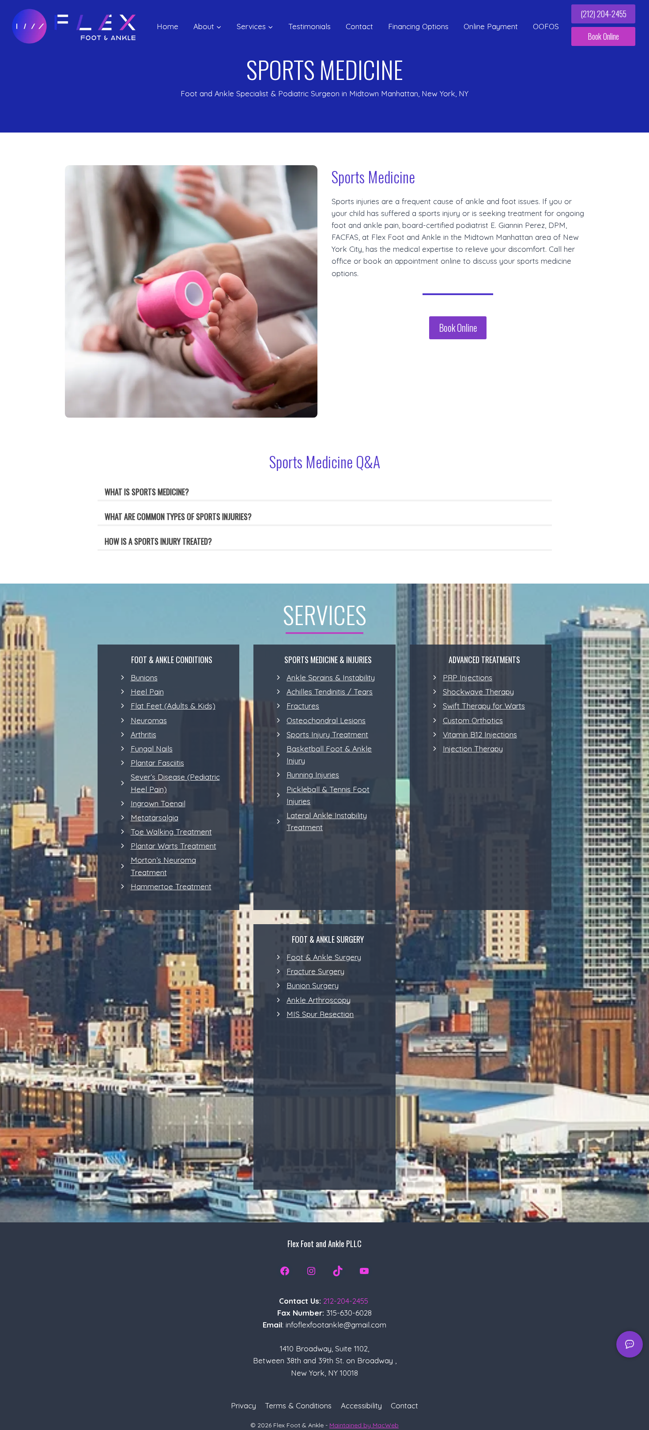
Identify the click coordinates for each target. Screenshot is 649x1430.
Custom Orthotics (473, 720)
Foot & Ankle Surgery (324, 957)
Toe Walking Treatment (171, 831)
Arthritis (143, 734)
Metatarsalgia (154, 817)
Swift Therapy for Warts (484, 705)
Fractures (303, 705)
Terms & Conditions (298, 1405)
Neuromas (149, 720)
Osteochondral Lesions (326, 720)
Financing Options (418, 26)
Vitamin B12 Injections (480, 734)
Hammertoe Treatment (171, 886)
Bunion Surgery (313, 985)
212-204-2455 (345, 1300)
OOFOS (546, 26)
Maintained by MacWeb (364, 1425)
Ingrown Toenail (158, 803)
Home (167, 26)
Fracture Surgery (315, 971)
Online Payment (491, 26)
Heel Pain (147, 691)
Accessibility (361, 1405)
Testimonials (309, 26)
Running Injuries (313, 774)
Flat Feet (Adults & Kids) (173, 705)
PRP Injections (467, 677)
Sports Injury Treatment (327, 734)
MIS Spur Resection (320, 1014)
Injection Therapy (473, 748)
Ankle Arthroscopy (319, 1000)
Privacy (243, 1405)
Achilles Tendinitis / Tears (330, 691)
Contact (359, 26)
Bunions (144, 677)
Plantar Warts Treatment (173, 845)
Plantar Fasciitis (157, 762)
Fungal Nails (152, 748)
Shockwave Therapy (478, 691)
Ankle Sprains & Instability (331, 677)
